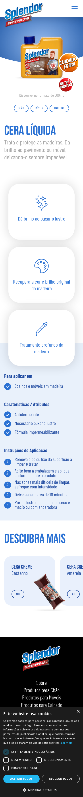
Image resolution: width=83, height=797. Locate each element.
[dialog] (41, 752)
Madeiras (59, 108)
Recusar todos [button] (60, 779)
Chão (21, 108)
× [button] (78, 711)
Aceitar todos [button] (21, 779)
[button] (41, 790)
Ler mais (66, 743)
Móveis (39, 108)
